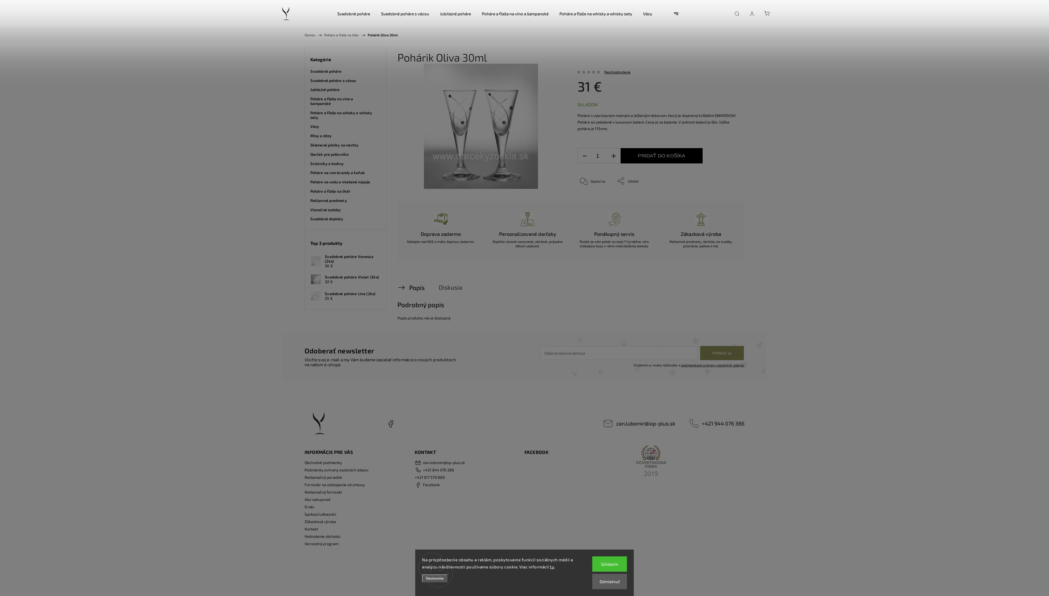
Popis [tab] (417, 287)
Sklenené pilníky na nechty (334, 145)
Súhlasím (609, 564)
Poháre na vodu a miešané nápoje (340, 182)
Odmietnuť (610, 581)
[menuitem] (353, 13)
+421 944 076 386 (723, 423)
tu (552, 566)
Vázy (314, 126)
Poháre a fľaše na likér (330, 191)
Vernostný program (321, 543)
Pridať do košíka (661, 155)
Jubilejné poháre (325, 89)
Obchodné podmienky (323, 462)
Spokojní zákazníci (320, 514)
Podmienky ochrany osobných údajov (337, 470)
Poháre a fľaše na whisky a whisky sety (341, 115)
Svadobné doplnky (326, 218)
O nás (309, 506)
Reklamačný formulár (323, 492)
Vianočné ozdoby (325, 209)
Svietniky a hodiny (327, 163)
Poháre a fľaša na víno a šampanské (331, 101)
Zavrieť (725, 199)
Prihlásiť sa (722, 353)
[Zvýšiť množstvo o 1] (613, 156)
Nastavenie (435, 578)
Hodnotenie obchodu (322, 536)
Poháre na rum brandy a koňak (337, 172)
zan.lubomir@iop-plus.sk (645, 423)
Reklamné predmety (328, 200)
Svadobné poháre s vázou (333, 80)
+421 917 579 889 (430, 477)
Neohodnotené (617, 72)
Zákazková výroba (320, 521)
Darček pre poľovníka (329, 154)
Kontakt (311, 529)
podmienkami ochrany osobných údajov (712, 365)
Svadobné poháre (326, 71)
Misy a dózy (321, 135)
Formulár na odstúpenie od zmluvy (335, 484)
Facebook (391, 423)
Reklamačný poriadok (323, 477)
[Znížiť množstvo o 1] (584, 156)
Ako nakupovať (317, 499)
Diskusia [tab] (450, 287)
